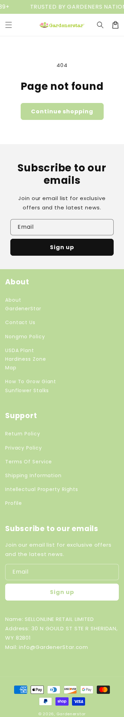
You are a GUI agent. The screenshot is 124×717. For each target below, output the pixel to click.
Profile (13, 503)
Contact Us (20, 322)
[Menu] (8, 24)
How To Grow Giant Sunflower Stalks (30, 386)
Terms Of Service (28, 461)
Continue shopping (62, 111)
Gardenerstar (71, 714)
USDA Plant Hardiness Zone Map (25, 359)
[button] (100, 24)
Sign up (62, 247)
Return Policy (22, 433)
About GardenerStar (23, 304)
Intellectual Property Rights (41, 489)
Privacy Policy (23, 447)
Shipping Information (33, 475)
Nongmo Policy (25, 336)
